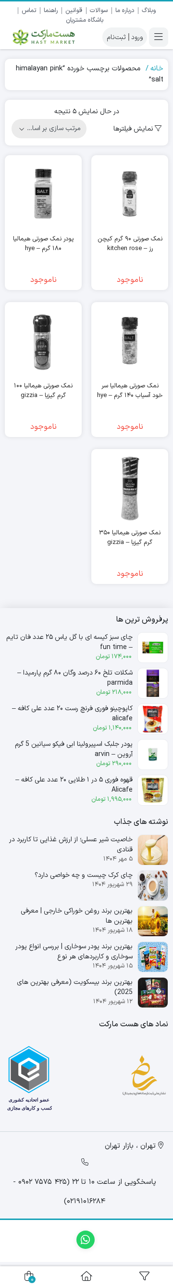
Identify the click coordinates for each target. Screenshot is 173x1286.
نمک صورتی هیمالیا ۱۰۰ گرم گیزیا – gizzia (43, 391)
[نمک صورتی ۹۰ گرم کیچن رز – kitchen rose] (129, 193)
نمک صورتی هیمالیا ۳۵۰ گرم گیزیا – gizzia (130, 538)
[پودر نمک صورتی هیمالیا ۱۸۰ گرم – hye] (43, 193)
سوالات (99, 10)
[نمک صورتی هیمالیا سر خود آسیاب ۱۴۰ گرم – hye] (129, 340)
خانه (156, 68)
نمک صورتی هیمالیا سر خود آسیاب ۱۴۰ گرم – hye (130, 391)
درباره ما (124, 10)
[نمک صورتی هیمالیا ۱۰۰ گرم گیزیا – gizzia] (43, 340)
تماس (29, 10)
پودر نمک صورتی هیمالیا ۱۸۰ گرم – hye (43, 244)
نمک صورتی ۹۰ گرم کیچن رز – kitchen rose (130, 244)
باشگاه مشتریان (84, 20)
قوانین (73, 10)
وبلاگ (149, 10)
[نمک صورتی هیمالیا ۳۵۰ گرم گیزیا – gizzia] (129, 487)
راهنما (51, 10)
